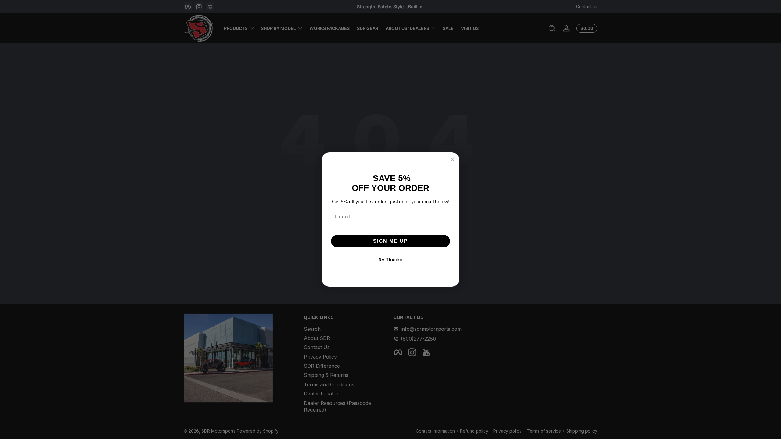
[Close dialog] (452, 159)
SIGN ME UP (390, 241)
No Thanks (391, 259)
